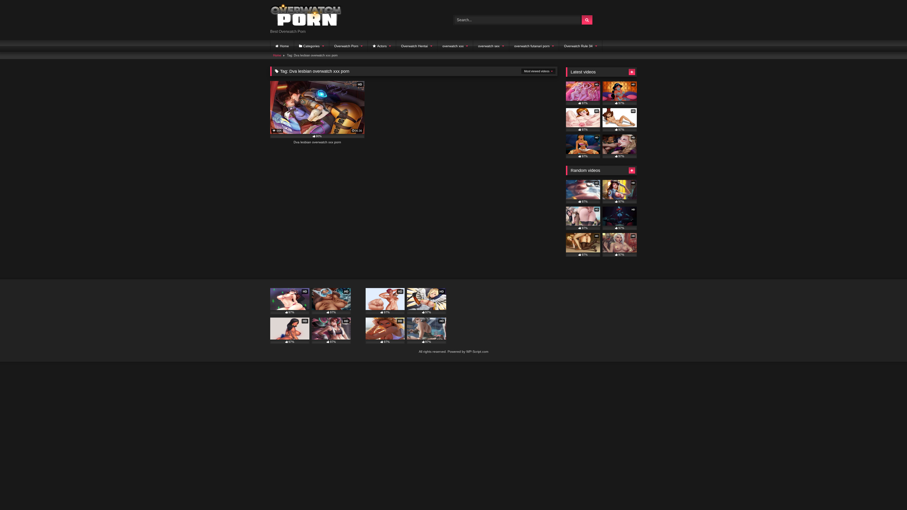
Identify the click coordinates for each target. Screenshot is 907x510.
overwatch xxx (453, 46)
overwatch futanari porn (532, 46)
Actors (382, 46)
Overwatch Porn (346, 46)
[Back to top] (892, 496)
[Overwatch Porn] (305, 16)
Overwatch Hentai (414, 46)
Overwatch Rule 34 (578, 46)
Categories (311, 46)
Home (284, 46)
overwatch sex (489, 46)
